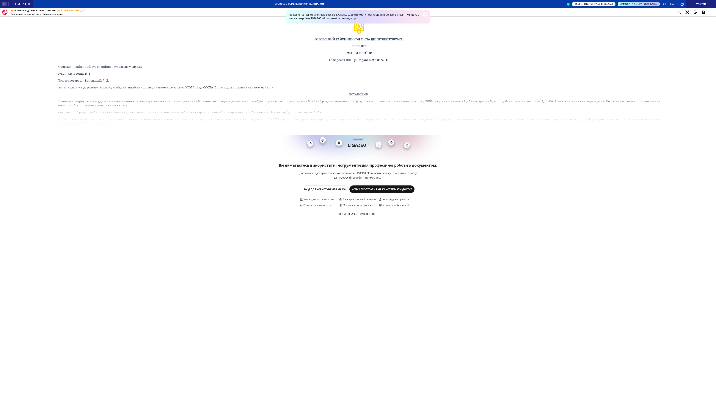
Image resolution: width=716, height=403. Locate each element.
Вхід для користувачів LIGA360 (325, 189)
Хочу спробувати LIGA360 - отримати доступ (382, 189)
